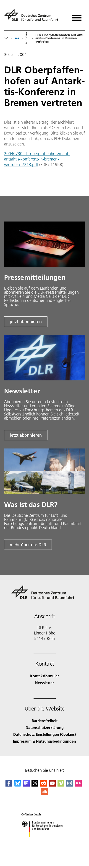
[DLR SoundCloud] (44, 793)
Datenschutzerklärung (45, 727)
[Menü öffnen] (77, 16)
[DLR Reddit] (43, 785)
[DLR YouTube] (52, 785)
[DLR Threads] (34, 785)
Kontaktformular (44, 675)
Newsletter (44, 682)
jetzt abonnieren (26, 321)
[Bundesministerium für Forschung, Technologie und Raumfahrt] (44, 841)
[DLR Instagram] (69, 785)
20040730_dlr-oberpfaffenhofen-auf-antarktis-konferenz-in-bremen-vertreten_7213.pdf (37, 159)
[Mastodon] (26, 785)
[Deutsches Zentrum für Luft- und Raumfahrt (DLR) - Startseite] (33, 17)
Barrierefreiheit (45, 720)
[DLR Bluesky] (17, 785)
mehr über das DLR (28, 544)
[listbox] (17, 38)
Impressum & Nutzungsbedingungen (44, 741)
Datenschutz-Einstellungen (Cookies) (44, 734)
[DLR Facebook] (8, 785)
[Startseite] (6, 38)
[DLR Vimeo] (61, 785)
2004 (26, 38)
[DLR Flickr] (78, 785)
